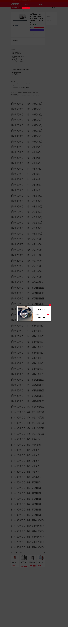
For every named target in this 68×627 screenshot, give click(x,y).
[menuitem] (25, 8)
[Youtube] (44, 317)
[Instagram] (40, 317)
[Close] (50, 305)
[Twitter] (42, 317)
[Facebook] (39, 317)
